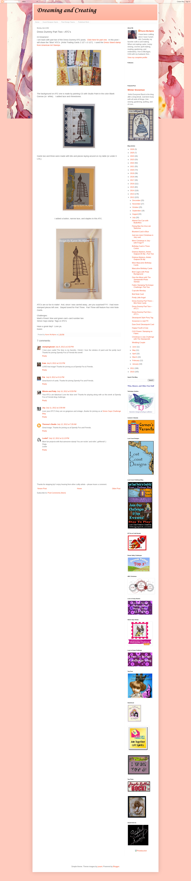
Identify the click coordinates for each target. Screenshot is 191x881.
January (135, 364)
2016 (132, 184)
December (136, 200)
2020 (132, 170)
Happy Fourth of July (140, 328)
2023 (132, 159)
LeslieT (45, 438)
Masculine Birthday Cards (142, 268)
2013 (132, 194)
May (134, 350)
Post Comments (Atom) (57, 493)
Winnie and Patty (49, 391)
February (136, 360)
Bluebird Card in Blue (140, 232)
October (135, 207)
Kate (44, 363)
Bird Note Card (138, 294)
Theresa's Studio (49, 424)
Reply (44, 356)
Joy (43, 408)
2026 (132, 149)
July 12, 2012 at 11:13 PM (59, 438)
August (135, 214)
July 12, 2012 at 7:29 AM (66, 424)
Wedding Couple (138, 342)
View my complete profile (137, 57)
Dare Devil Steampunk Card (143, 324)
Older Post (116, 488)
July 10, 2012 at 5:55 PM (66, 391)
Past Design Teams (68, 22)
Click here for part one (97, 40)
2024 (132, 156)
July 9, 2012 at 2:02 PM (64, 347)
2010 (132, 372)
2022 (132, 163)
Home (37, 22)
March (135, 357)
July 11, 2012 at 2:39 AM (55, 408)
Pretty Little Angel (139, 297)
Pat (43, 377)
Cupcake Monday (139, 291)
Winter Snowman (136, 90)
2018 (132, 177)
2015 (132, 187)
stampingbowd (48, 347)
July (134, 217)
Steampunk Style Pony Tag (142, 318)
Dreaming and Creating (66, 10)
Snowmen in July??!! (140, 321)
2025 (132, 153)
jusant (100, 866)
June (134, 347)
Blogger (116, 866)
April (134, 354)
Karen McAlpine (147, 31)
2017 (132, 180)
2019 (132, 173)
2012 (132, 197)
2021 (132, 166)
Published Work (83, 22)
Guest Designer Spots (50, 22)
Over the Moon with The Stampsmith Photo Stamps (141, 279)
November (136, 204)
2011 (132, 368)
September (136, 211)
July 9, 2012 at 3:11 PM (55, 377)
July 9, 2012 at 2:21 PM (56, 363)
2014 (132, 190)
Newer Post (42, 488)
